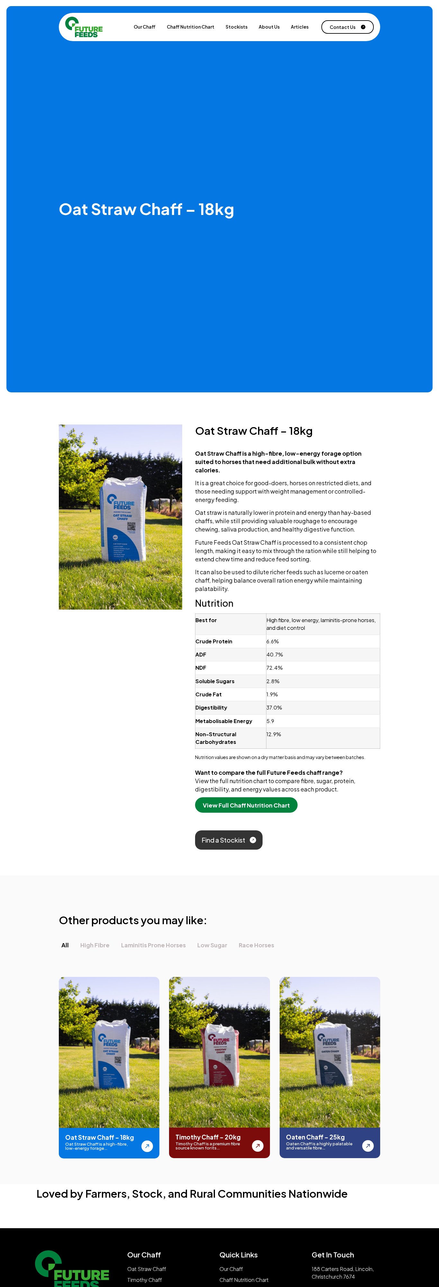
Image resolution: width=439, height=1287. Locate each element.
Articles (300, 27)
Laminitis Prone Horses (153, 945)
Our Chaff (145, 27)
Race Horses (256, 945)
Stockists (236, 27)
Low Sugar (212, 945)
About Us (269, 27)
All (65, 945)
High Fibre (95, 945)
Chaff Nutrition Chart (190, 27)
